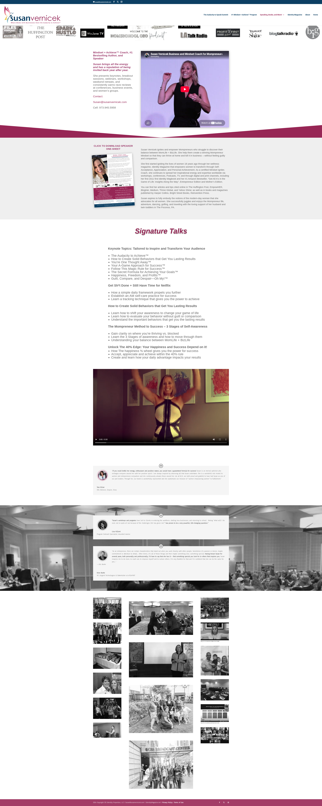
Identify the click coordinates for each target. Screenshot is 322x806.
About (307, 15)
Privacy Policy (167, 802)
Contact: (98, 96)
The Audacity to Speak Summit (216, 15)
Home (315, 15)
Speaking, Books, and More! (271, 15)
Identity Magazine (295, 15)
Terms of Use (179, 802)
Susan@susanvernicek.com (110, 102)
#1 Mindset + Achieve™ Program (244, 15)
